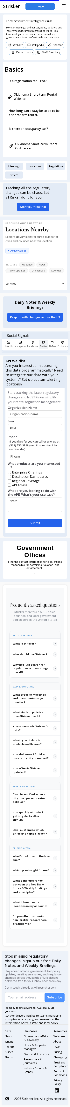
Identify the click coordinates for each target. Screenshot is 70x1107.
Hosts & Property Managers (35, 1047)
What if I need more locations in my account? (34, 904)
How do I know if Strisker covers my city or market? (34, 756)
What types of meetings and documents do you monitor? (34, 698)
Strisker (11, 6)
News (8, 1036)
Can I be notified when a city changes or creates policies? (34, 798)
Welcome (59, 1036)
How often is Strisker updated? (34, 770)
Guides (9, 1052)
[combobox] (35, 283)
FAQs (56, 1047)
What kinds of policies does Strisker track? (34, 714)
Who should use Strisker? (34, 654)
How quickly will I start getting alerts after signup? (34, 815)
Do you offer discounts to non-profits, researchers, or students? (34, 919)
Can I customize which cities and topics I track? (34, 832)
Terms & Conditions (60, 1073)
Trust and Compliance (60, 1064)
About (57, 1041)
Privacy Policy (58, 1082)
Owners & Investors (36, 1054)
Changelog (60, 1057)
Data (8, 1031)
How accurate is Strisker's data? (34, 728)
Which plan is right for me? (34, 870)
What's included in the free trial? (34, 858)
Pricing (57, 1052)
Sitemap (58, 45)
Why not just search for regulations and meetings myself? (34, 668)
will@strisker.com (45, 987)
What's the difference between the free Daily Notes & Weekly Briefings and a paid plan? (34, 886)
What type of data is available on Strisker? (34, 742)
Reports (10, 1047)
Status (9, 1057)
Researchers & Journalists (33, 1061)
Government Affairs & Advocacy (36, 1038)
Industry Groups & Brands (35, 1070)
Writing (9, 1041)
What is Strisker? (34, 643)
